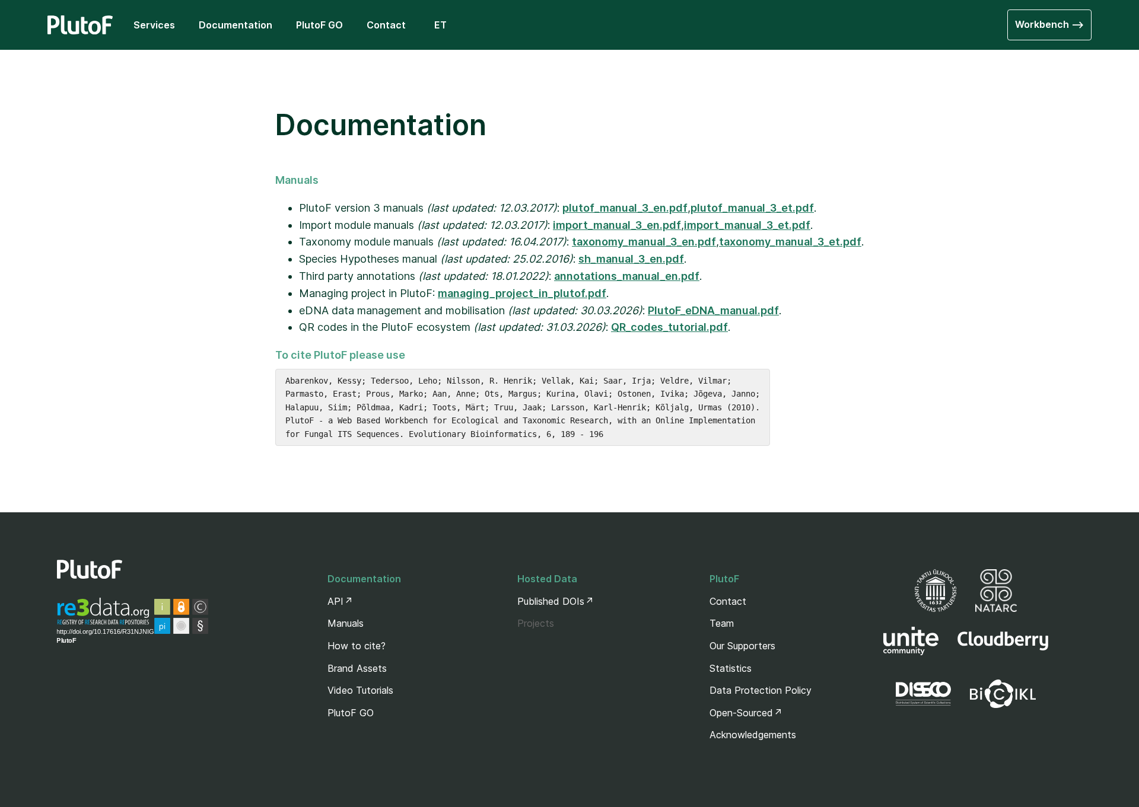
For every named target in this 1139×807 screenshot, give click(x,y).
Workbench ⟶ (1049, 24)
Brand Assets (357, 668)
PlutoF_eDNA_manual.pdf (713, 310)
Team (722, 623)
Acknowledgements (753, 735)
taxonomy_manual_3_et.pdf (790, 241)
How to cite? (356, 646)
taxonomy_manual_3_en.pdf (644, 241)
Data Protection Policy (761, 690)
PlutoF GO (319, 25)
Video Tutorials (360, 690)
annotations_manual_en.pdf (626, 276)
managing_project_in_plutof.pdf (522, 293)
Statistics (731, 668)
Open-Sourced (741, 713)
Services (154, 25)
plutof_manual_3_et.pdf (752, 208)
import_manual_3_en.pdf (617, 225)
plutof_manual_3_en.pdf (625, 208)
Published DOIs (550, 601)
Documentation (235, 25)
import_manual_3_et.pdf (747, 225)
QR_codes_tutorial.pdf (669, 327)
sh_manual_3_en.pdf (631, 259)
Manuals (345, 623)
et (440, 25)
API (335, 601)
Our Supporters (742, 646)
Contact (386, 25)
